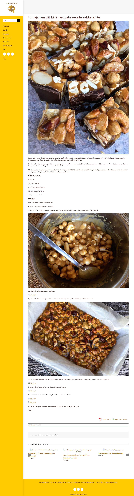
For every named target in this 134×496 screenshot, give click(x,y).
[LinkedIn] (12, 54)
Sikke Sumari (31, 425)
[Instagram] (8, 54)
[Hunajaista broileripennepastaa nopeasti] (43, 450)
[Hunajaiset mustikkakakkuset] (113, 450)
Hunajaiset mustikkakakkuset (110, 453)
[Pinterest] (126, 434)
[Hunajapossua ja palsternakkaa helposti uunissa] (78, 450)
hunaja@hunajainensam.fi (87, 482)
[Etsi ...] (10, 20)
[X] (123, 434)
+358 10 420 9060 (73, 482)
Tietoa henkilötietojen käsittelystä (107, 482)
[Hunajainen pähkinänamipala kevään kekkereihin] (78, 87)
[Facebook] (4, 54)
